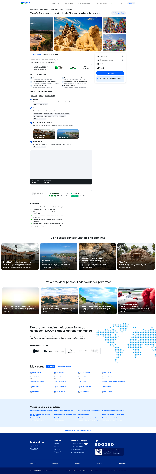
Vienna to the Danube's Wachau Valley (88, 420)
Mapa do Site (58, 452)
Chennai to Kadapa (107, 391)
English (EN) (32, 463)
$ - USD (121, 3)
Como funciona (36, 54)
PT (113, 3)
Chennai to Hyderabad (60, 381)
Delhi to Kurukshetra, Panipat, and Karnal (65, 414)
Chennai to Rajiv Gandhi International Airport (113, 381)
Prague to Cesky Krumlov (36, 417)
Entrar (132, 3)
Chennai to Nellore (83, 377)
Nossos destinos (69, 3)
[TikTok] (109, 444)
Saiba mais (28, 267)
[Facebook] (96, 444)
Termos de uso (68, 470)
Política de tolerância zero (120, 470)
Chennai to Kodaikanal (60, 377)
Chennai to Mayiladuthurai (37, 381)
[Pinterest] (106, 444)
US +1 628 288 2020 (78, 446)
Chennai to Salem (106, 386)
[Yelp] (112, 444)
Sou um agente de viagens (84, 430)
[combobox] (110, 56)
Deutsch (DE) (77, 463)
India (46, 9)
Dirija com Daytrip (70, 430)
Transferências (34, 9)
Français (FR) (99, 463)
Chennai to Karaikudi (35, 372)
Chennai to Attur (82, 381)
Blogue (56, 446)
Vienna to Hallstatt (59, 420)
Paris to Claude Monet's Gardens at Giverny (113, 414)
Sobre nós (57, 443)
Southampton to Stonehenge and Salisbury (113, 420)
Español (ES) (55, 463)
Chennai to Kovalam (59, 372)
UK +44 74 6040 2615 (79, 449)
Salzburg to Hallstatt (83, 414)
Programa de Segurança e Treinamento (104, 470)
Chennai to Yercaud (35, 386)
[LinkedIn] (102, 444)
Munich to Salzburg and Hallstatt (110, 417)
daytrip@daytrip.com (79, 452)
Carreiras (57, 449)
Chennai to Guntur (106, 372)
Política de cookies (77, 470)
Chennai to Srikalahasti (84, 372)
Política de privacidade (88, 470)
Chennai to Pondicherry (36, 377)
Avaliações (46, 54)
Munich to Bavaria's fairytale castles (87, 417)
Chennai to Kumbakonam (60, 386)
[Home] (25, 3)
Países (41, 9)
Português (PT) (122, 463)
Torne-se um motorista (102, 3)
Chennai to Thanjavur (59, 391)
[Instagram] (99, 444)
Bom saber (54, 54)
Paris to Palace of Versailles (37, 420)
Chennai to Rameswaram (84, 386)
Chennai (52, 9)
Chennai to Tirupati (107, 377)
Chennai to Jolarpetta (83, 391)
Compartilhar (119, 13)
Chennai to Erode (34, 391)
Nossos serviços (55, 3)
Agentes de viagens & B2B (83, 3)
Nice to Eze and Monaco (60, 417)
